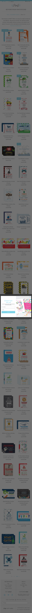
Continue (8, 312)
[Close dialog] (30, 297)
